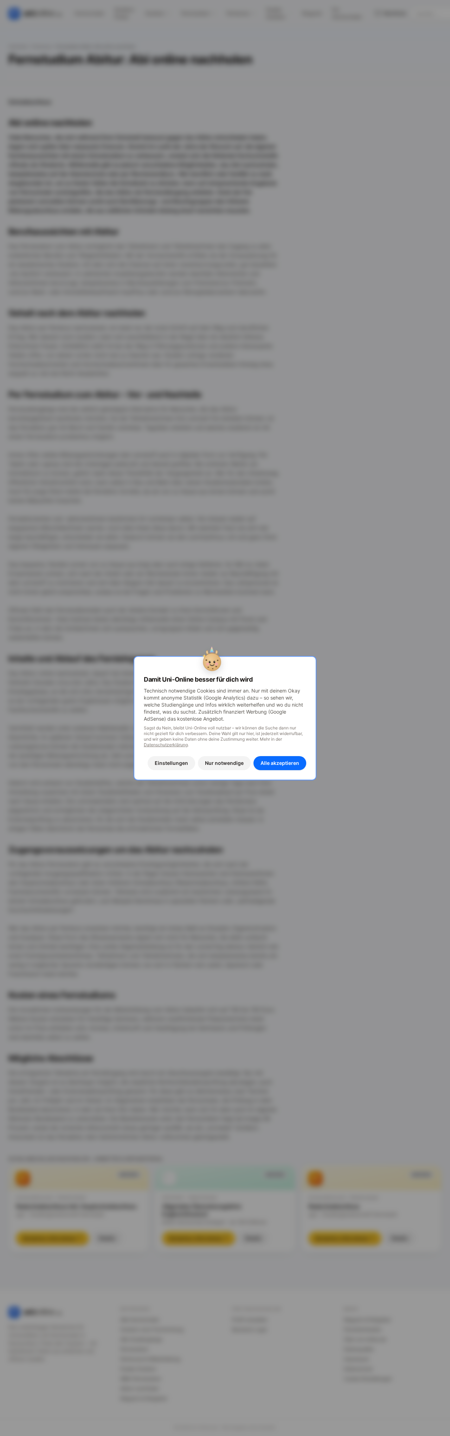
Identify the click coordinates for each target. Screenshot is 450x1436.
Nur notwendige (224, 763)
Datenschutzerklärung (166, 744)
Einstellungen (171, 763)
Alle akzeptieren (280, 763)
